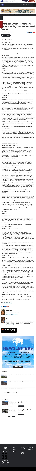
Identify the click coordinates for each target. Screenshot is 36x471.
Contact (14, 449)
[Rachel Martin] (3, 312)
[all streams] (34, 5)
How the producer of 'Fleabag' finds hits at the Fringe (9, 392)
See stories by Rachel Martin (11, 314)
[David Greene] (3, 320)
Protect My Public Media (30, 450)
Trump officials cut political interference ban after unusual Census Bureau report (20, 381)
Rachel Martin (6, 31)
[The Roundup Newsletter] (18, 352)
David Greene (11, 31)
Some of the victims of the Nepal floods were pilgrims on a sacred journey (13, 388)
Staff (21, 450)
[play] (2, 4)
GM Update (1, 17)
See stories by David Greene (11, 324)
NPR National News (7, 302)
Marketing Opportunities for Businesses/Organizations (24, 448)
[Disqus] (18, 431)
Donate (32, 1)
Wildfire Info (1, 24)
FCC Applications (30, 447)
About (14, 447)
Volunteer (26, 1)
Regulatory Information (22, 453)
